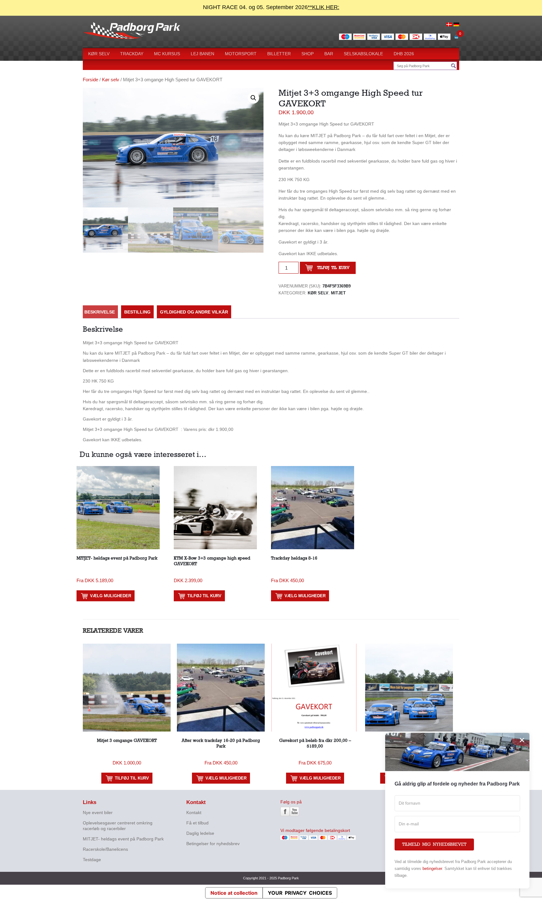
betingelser (432, 868)
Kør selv (98, 53)
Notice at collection (234, 893)
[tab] (99, 312)
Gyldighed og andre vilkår (194, 311)
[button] (253, 98)
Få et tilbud (197, 822)
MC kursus (167, 53)
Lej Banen (202, 53)
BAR (328, 53)
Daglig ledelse (200, 833)
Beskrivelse (99, 311)
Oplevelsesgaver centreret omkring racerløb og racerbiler (117, 825)
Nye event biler (98, 812)
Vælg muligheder (110, 595)
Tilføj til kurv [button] (204, 595)
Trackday (131, 53)
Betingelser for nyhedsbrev (213, 843)
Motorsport (241, 53)
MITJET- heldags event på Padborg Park (123, 838)
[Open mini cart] (456, 38)
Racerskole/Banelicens (105, 849)
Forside (90, 79)
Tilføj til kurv (333, 267)
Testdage (92, 859)
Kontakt (193, 812)
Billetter (279, 53)
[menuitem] (449, 24)
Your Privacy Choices (300, 893)
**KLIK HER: (323, 7)
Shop (307, 53)
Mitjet (338, 293)
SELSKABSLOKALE (363, 53)
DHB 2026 (404, 53)
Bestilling (137, 311)
